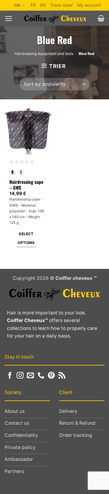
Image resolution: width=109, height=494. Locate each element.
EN (43, 5)
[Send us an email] (30, 376)
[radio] (12, 172)
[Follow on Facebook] (9, 376)
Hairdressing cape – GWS (26, 185)
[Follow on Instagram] (20, 376)
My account (89, 5)
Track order (61, 5)
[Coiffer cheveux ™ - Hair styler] (55, 18)
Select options (26, 238)
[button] (9, 18)
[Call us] (41, 376)
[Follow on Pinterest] (51, 376)
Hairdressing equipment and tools (44, 53)
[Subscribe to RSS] (61, 376)
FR (33, 5)
